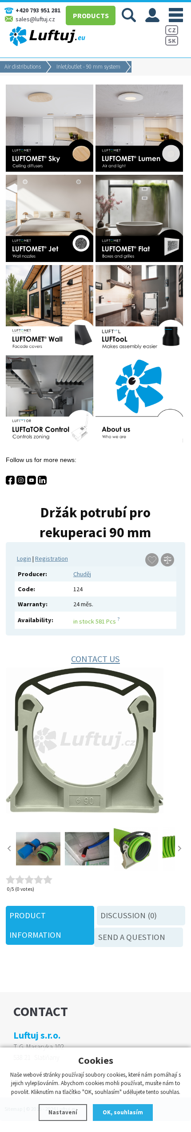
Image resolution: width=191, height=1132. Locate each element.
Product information (35, 925)
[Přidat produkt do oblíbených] (152, 559)
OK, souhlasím (123, 1112)
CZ (172, 30)
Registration (51, 558)
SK (172, 41)
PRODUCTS (91, 15)
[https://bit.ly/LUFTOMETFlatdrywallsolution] (140, 260)
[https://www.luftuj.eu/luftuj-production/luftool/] (140, 350)
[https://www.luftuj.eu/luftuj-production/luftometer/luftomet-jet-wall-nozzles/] (51, 260)
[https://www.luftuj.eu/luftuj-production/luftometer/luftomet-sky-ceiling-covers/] (51, 169)
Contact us (95, 659)
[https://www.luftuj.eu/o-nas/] (140, 440)
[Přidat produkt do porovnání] (167, 559)
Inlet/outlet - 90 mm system (88, 66)
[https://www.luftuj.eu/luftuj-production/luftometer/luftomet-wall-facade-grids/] (51, 350)
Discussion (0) (128, 915)
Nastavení (62, 1112)
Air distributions (22, 66)
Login (24, 558)
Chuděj (82, 574)
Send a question (131, 937)
